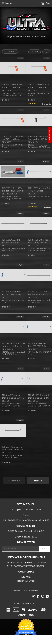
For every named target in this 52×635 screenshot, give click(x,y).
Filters (34, 52)
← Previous (14, 480)
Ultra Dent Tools (27, 604)
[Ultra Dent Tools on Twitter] (33, 596)
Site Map (26, 577)
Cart (47, 3)
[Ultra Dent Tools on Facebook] (38, 596)
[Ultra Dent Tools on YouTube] (47, 596)
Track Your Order (26, 581)
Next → (38, 480)
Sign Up (44, 549)
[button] (46, 51)
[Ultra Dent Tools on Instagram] (42, 596)
